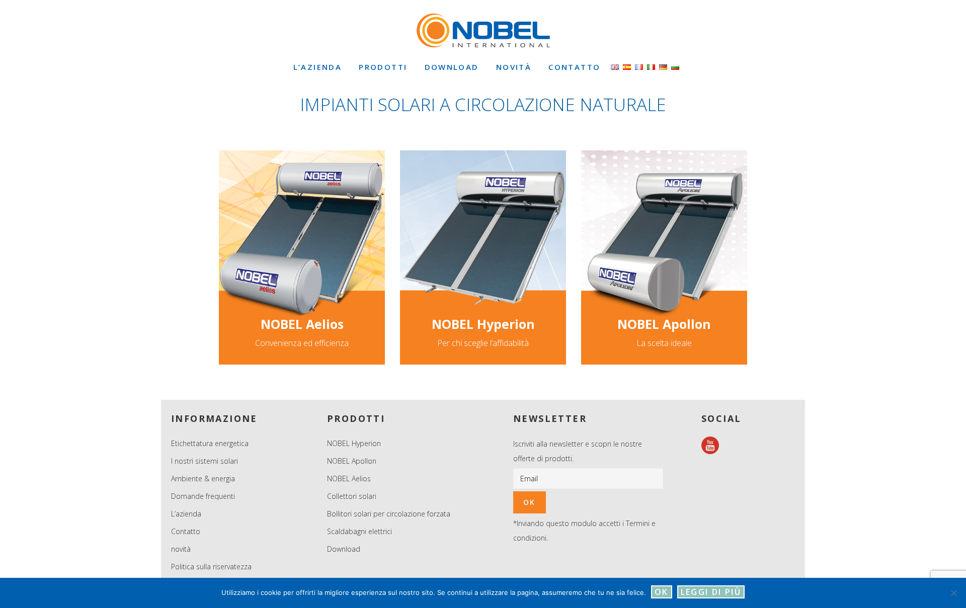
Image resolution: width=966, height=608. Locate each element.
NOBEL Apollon (664, 323)
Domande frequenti (203, 496)
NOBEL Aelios (302, 323)
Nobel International (483, 30)
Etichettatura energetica (210, 443)
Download (343, 549)
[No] (953, 593)
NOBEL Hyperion (483, 323)
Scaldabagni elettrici (359, 531)
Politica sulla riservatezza (211, 566)
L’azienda (186, 513)
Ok (662, 591)
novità (181, 549)
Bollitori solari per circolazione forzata (388, 513)
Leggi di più (711, 591)
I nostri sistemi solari (204, 461)
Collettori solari (351, 496)
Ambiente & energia (203, 478)
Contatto (185, 531)
